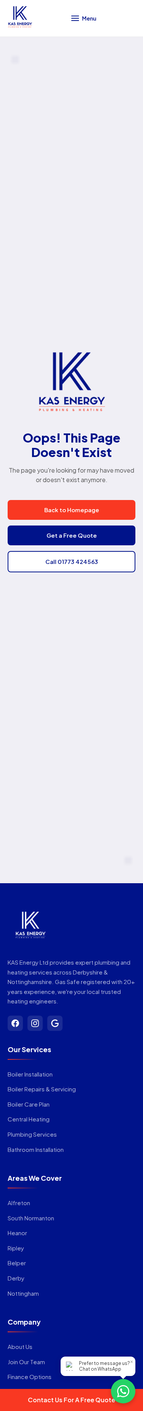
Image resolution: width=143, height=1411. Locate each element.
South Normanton (31, 1217)
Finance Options (29, 1376)
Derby (16, 1278)
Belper (17, 1262)
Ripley (16, 1248)
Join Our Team (26, 1361)
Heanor (17, 1232)
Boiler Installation (30, 1074)
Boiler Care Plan (29, 1104)
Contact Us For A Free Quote (71, 1400)
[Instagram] (35, 1023)
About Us (20, 1346)
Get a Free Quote (72, 535)
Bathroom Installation (36, 1149)
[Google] (55, 1023)
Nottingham (23, 1293)
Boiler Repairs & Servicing (42, 1088)
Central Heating (29, 1119)
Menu (89, 18)
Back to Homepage (71, 509)
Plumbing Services (32, 1134)
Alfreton (19, 1202)
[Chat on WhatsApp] (123, 1391)
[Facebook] (15, 1023)
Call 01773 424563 (71, 561)
